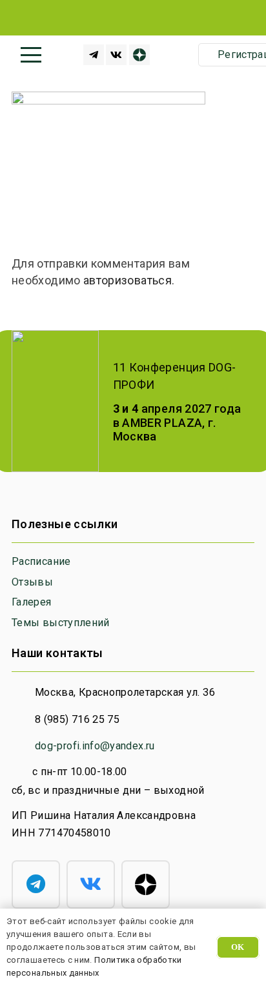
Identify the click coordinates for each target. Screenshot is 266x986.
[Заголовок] (93, 54)
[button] (31, 54)
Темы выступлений (61, 622)
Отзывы (32, 582)
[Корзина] (179, 55)
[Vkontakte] (116, 54)
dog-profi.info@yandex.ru (95, 746)
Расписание (41, 561)
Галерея (32, 602)
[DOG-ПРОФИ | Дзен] (139, 54)
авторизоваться (127, 280)
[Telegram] (36, 884)
